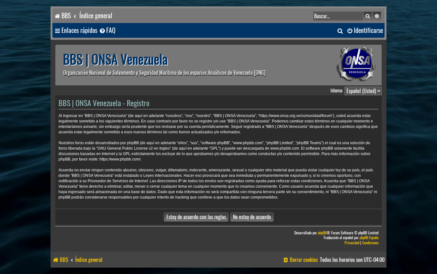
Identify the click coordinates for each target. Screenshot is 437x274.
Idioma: (336, 90)
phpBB (322, 233)
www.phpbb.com (284, 148)
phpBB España (369, 237)
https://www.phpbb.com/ (119, 159)
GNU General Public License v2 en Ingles (134, 148)
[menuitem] (107, 30)
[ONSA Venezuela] (341, 65)
